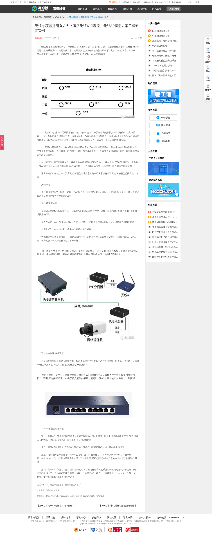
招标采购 (127, 8)
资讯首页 (82, 8)
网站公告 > (49, 17)
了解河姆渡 (46, 2)
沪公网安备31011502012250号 (44, 521)
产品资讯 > (60, 17)
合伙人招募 (145, 517)
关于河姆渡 (34, 517)
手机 (71, 147)
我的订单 (125, 2)
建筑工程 (97, 8)
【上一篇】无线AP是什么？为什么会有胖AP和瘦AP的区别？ (66, 505)
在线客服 (165, 140)
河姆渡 (81, 50)
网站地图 (111, 517)
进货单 (115, 2)
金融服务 (165, 133)
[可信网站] (115, 529)
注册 (190, 2)
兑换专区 (136, 2)
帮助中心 (147, 2)
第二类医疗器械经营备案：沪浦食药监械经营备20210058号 (107, 521)
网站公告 (157, 8)
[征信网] (97, 529)
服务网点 (96, 517)
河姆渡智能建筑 (52, 490)
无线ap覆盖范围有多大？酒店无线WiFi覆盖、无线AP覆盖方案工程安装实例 (90, 17)
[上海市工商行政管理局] (80, 529)
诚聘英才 (65, 517)
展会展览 (112, 8)
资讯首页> (37, 17)
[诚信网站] (132, 529)
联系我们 (50, 517)
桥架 (48, 251)
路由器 (92, 221)
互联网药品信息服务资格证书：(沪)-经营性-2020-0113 (157, 521)
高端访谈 (142, 8)
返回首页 (14, 2)
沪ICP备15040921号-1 (69, 521)
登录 (197, 2)
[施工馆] (163, 96)
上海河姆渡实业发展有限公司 (99, 523)
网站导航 (33, 2)
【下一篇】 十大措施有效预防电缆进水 (118, 505)
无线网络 (66, 132)
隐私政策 (127, 517)
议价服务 (165, 125)
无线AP (73, 46)
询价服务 (165, 117)
